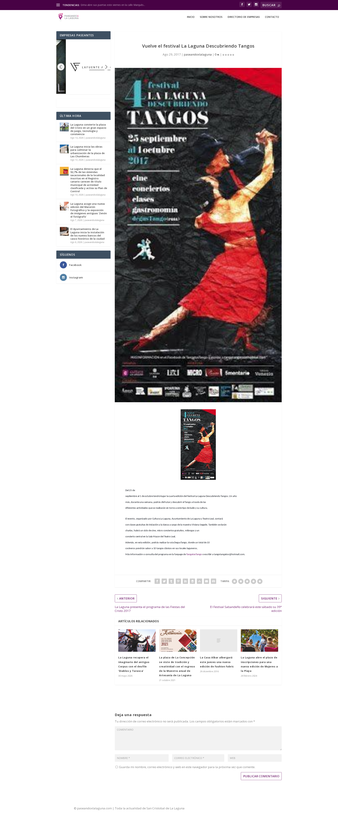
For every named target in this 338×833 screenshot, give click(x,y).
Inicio (191, 17)
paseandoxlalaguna (198, 54)
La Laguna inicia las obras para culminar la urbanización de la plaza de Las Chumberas (87, 151)
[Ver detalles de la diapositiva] (87, 66)
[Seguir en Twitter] (234, 808)
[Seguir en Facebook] (227, 808)
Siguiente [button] (105, 66)
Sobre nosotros (211, 17)
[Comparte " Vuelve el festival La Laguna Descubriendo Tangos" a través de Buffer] (192, 581)
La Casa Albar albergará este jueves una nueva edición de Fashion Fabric (217, 662)
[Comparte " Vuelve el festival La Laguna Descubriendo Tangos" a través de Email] (206, 581)
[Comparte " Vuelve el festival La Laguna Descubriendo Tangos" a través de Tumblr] (171, 581)
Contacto (272, 17)
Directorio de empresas (244, 17)
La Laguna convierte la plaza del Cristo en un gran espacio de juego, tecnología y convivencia (88, 129)
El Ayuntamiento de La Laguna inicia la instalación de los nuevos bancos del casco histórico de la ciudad (87, 233)
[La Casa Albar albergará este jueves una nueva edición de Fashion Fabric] (218, 640)
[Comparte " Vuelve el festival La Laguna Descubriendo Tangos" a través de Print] (213, 581)
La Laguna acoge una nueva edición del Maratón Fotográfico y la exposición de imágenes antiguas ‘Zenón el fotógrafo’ (88, 210)
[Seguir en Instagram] (241, 808)
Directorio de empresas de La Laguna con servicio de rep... (114, 5)
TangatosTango (194, 554)
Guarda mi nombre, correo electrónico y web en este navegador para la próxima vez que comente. (187, 767)
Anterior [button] (60, 66)
